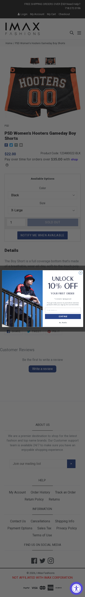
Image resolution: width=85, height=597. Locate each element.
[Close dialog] (80, 272)
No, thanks (63, 322)
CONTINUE (62, 316)
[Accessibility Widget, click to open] (76, 588)
